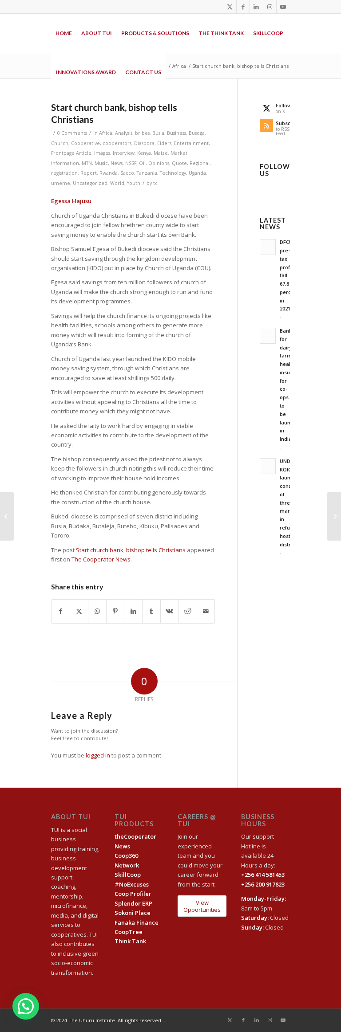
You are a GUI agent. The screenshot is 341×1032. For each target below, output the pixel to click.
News (117, 163)
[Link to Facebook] (243, 6)
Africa (105, 133)
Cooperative (85, 143)
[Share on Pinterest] (115, 611)
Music (101, 163)
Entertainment (191, 143)
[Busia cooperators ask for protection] (7, 516)
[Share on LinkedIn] (133, 611)
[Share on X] (79, 611)
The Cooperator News (101, 559)
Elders (164, 143)
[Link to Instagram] (269, 6)
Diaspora (144, 143)
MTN (87, 163)
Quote (179, 163)
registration (64, 173)
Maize (161, 153)
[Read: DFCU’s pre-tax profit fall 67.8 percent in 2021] (268, 247)
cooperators (117, 143)
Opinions (158, 163)
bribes (142, 133)
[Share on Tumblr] (151, 611)
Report (88, 173)
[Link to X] (229, 6)
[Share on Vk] (169, 611)
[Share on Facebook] (61, 611)
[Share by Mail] (206, 611)
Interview (124, 153)
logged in (98, 755)
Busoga (197, 133)
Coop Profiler (133, 894)
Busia (158, 133)
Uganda (197, 173)
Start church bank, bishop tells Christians (131, 550)
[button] (25, 1006)
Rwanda (108, 173)
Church (59, 143)
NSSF (130, 163)
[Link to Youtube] (283, 6)
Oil (142, 163)
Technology (173, 173)
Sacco (127, 173)
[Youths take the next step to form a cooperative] (334, 516)
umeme (60, 183)
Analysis (123, 133)
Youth (133, 183)
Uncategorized (90, 183)
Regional (200, 163)
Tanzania (147, 173)
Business (176, 133)
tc (155, 183)
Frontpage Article (71, 153)
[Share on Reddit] (188, 611)
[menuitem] (63, 33)
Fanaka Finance (137, 922)
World (117, 183)
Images (102, 153)
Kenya (144, 153)
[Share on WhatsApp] (97, 611)
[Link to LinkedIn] (256, 6)
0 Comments (72, 133)
